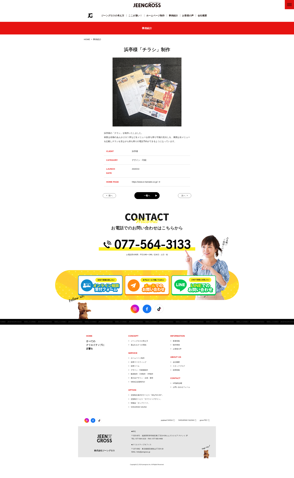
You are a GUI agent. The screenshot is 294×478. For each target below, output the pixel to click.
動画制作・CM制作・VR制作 (142, 374)
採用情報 (176, 370)
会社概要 (202, 15)
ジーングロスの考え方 (112, 15)
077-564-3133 (141, 439)
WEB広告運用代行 (138, 382)
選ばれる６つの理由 (138, 345)
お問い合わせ (291, 25)
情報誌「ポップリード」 (140, 403)
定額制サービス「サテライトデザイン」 (146, 399)
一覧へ (147, 195)
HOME (87, 39)
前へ (111, 195)
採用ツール (135, 366)
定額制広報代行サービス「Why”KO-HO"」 (147, 395)
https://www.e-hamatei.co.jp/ (145, 182)
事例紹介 (173, 15)
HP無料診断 (177, 383)
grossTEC (203, 420)
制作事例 (176, 345)
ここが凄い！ (135, 15)
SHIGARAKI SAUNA (139, 407)
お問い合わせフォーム (181, 387)
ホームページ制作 (155, 15)
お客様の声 (188, 15)
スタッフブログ (179, 366)
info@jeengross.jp (143, 452)
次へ (183, 195)
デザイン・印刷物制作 (139, 370)
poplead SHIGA (167, 420)
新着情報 (176, 341)
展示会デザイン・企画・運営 (142, 378)
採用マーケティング (138, 362)
